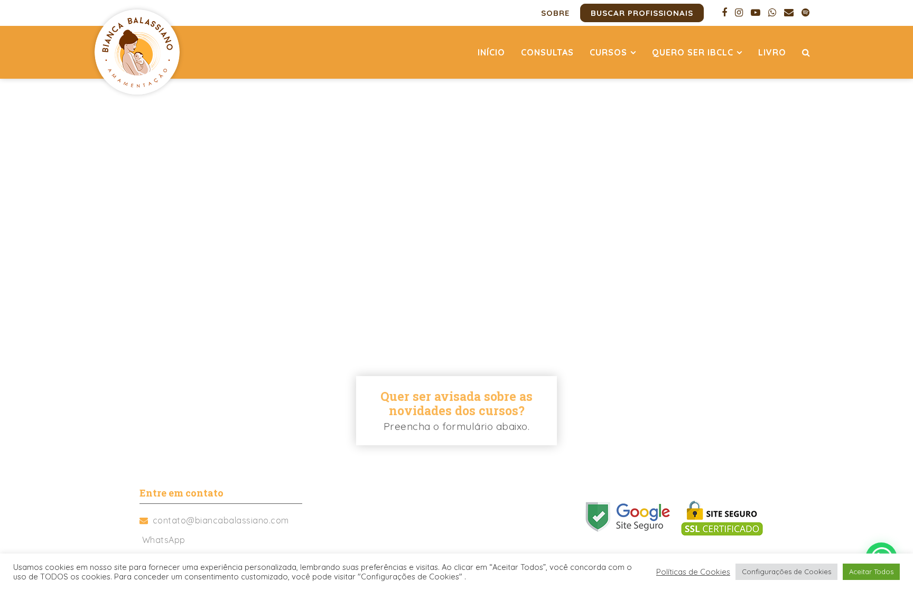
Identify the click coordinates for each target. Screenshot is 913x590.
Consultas (547, 52)
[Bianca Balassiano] (137, 52)
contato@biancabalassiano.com (221, 520)
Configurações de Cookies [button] (786, 571)
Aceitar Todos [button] (871, 571)
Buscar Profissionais (642, 13)
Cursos (608, 52)
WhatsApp (163, 540)
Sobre (555, 13)
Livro (772, 52)
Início (491, 52)
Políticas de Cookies (693, 572)
